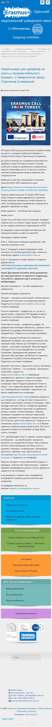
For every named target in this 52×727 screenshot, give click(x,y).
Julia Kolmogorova (31, 714)
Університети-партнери (17, 505)
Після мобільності (14, 595)
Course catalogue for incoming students (26, 537)
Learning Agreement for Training (16, 397)
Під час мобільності (15, 600)
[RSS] (42, 2)
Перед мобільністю (15, 589)
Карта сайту (7, 719)
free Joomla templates (26, 724)
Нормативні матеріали (26, 613)
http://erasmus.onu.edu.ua (29, 701)
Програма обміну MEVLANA (26, 565)
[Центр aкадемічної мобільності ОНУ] (47, 2)
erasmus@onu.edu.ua (30, 255)
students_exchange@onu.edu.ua (24, 488)
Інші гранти (26, 559)
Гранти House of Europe (26, 571)
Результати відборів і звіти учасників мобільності (23, 518)
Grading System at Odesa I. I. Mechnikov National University (26, 544)
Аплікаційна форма (15, 511)
